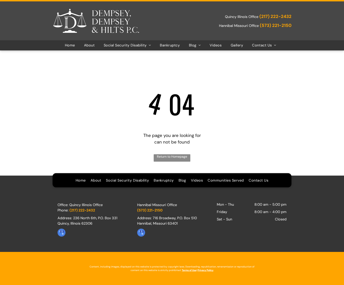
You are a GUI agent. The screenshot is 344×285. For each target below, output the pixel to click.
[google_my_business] (61, 233)
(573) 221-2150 (275, 25)
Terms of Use (189, 270)
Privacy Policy (205, 270)
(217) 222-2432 (275, 16)
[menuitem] (71, 45)
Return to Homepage (172, 156)
